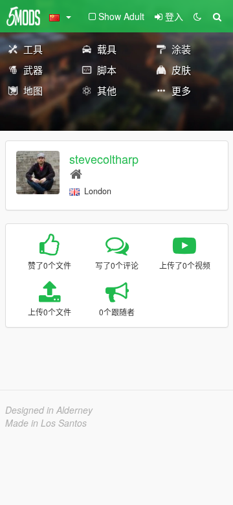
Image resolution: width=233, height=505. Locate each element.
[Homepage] (76, 173)
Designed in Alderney (49, 409)
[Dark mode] (197, 16)
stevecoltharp (104, 158)
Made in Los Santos (46, 422)
